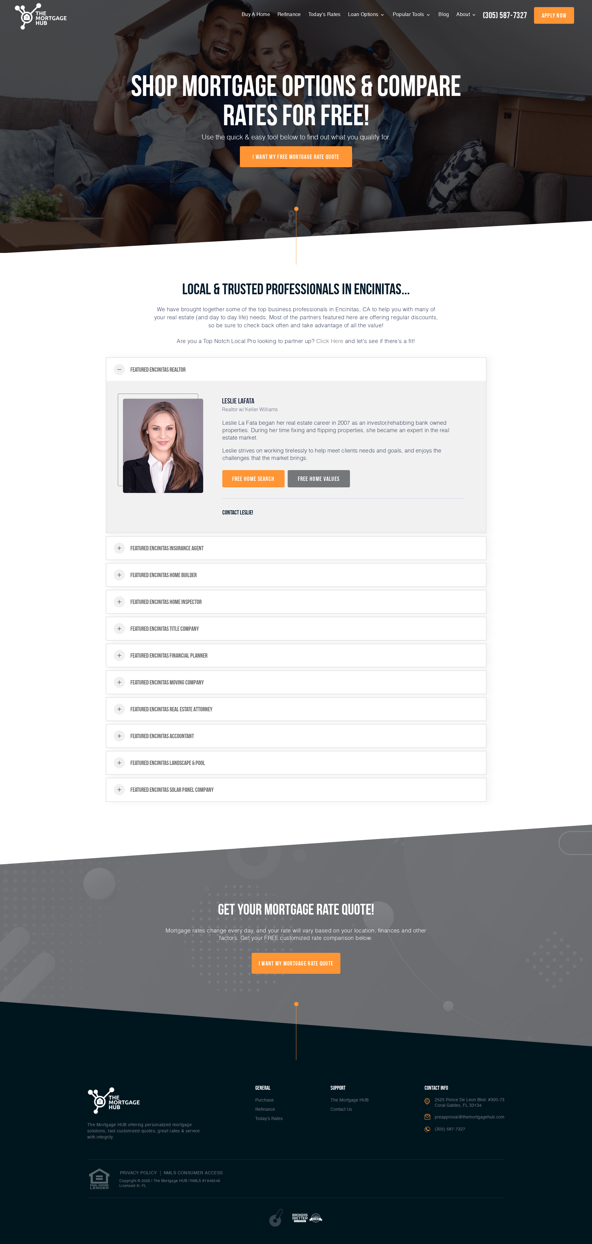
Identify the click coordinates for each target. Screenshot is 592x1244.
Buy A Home (256, 14)
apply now (554, 15)
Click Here (329, 341)
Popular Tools (409, 14)
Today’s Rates (324, 14)
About (463, 14)
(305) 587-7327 (505, 15)
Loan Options (364, 14)
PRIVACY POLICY (138, 1173)
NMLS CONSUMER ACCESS (193, 1173)
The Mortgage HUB (349, 1100)
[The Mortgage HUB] (40, 16)
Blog (443, 14)
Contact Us (341, 1109)
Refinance (289, 14)
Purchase (264, 1100)
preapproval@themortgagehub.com (469, 1117)
